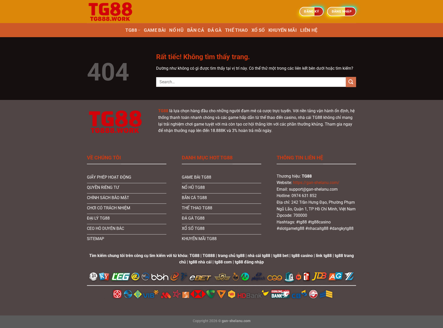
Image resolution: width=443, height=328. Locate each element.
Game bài (155, 30)
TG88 (131, 30)
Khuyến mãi (282, 30)
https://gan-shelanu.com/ (316, 182)
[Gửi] (351, 82)
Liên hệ (308, 30)
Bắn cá (195, 30)
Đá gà (215, 30)
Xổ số (258, 30)
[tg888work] (112, 11)
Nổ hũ (176, 30)
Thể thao (236, 30)
